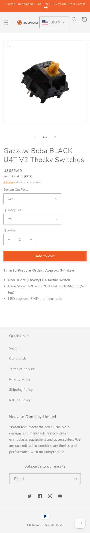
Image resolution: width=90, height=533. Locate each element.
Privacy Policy (19, 379)
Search (14, 348)
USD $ (55, 22)
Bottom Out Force (15, 189)
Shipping (8, 182)
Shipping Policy (21, 389)
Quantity (9, 230)
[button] (6, 22)
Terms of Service (22, 369)
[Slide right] (55, 137)
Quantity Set (12, 210)
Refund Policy (20, 400)
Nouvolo (40, 525)
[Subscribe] (75, 478)
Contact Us (18, 358)
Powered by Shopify (54, 525)
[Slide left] (35, 137)
